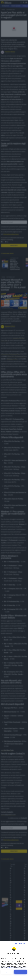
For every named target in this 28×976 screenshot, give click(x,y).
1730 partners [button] (10, 957)
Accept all (20, 972)
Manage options (7, 972)
